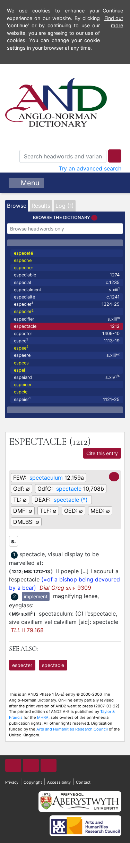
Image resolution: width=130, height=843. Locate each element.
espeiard (67, 377)
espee (67, 340)
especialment (67, 289)
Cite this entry (102, 453)
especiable (67, 274)
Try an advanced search (90, 168)
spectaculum (46, 477)
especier (67, 304)
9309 (65, 587)
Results (41, 205)
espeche (23, 260)
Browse (16, 205)
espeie (20, 391)
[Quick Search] (114, 156)
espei (19, 370)
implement (35, 596)
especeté (23, 253)
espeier (67, 399)
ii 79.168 (27, 630)
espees (21, 362)
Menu (29, 183)
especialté (67, 297)
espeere (67, 355)
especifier (67, 319)
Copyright (33, 782)
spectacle (68, 488)
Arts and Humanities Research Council (72, 729)
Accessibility (59, 782)
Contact (83, 782)
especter (67, 333)
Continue (113, 10)
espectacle (67, 326)
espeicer (23, 384)
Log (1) (64, 205)
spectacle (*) (71, 499)
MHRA (43, 717)
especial (67, 282)
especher (23, 267)
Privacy (11, 782)
